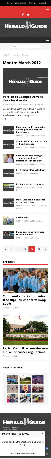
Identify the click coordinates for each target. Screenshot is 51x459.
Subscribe (43, 3)
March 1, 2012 (11, 104)
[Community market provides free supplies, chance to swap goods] (25, 280)
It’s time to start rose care (30, 184)
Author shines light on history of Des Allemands (31, 142)
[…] (4, 118)
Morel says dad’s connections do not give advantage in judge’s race (31, 130)
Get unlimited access (16, 3)
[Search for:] (25, 46)
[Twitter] (28, 15)
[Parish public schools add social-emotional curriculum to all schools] (37, 379)
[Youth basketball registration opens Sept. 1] (12, 389)
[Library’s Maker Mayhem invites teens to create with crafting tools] (37, 398)
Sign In (32, 3)
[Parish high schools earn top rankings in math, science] (37, 389)
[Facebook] (22, 15)
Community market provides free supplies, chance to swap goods (24, 299)
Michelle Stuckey (38, 135)
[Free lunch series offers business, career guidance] (25, 398)
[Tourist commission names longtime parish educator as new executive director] (25, 389)
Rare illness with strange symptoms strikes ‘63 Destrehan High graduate (29, 158)
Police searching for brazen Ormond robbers (30, 233)
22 (39, 249)
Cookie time (22, 217)
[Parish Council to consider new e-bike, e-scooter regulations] (25, 330)
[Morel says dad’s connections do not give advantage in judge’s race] (8, 130)
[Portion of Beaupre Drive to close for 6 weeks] (25, 81)
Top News (9, 262)
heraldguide (37, 173)
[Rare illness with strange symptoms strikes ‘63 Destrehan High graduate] (8, 158)
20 (25, 249)
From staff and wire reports (32, 104)
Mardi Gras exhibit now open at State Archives (30, 201)
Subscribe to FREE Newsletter (22, 453)
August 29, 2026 (11, 307)
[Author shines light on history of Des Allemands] (8, 144)
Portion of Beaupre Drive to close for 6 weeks (23, 98)
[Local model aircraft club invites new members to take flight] (12, 398)
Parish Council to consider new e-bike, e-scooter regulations (25, 350)
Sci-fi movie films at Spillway (30, 170)
